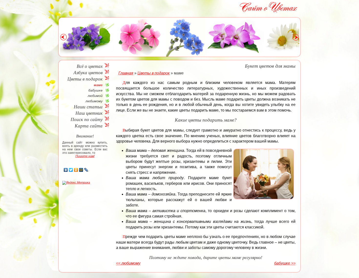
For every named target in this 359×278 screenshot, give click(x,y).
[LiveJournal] (86, 170)
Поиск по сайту (87, 119)
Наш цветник (89, 113)
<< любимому (128, 263)
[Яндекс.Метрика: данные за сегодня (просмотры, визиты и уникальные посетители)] (76, 183)
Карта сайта (89, 125)
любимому (94, 101)
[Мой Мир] (81, 170)
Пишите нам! (85, 156)
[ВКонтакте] (65, 170)
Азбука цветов (88, 72)
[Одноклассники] (76, 170)
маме (98, 85)
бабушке (95, 90)
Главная (125, 73)
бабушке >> (285, 263)
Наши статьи (88, 106)
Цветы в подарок (85, 79)
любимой (95, 96)
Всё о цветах (90, 66)
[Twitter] (71, 170)
